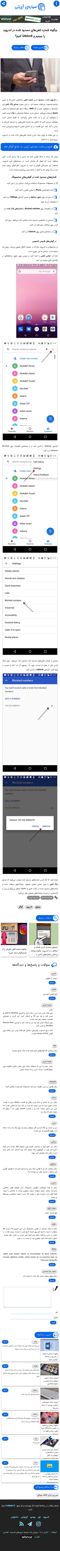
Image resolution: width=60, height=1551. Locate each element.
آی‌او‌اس (24, 1517)
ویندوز (32, 1517)
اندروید (29, 906)
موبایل (37, 906)
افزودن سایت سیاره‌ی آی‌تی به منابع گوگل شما (28, 147)
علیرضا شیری (47, 1004)
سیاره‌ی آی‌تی (26, 7)
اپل (39, 1517)
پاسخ (52, 982)
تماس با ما (44, 1532)
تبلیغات (54, 1532)
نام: (56, 1312)
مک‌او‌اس (14, 1517)
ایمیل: (55, 1317)
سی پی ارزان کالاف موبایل (47, 1495)
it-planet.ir (10, 1505)
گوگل (21, 906)
